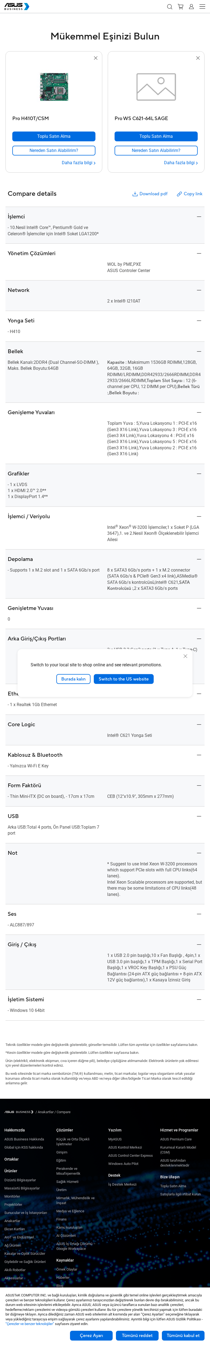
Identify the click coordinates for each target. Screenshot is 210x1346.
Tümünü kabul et (183, 1335)
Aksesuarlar (13, 1278)
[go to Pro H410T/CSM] (54, 87)
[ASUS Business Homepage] (17, 6)
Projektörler (13, 1204)
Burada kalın (73, 679)
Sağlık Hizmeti (67, 1182)
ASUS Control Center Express (130, 1155)
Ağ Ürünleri (12, 1245)
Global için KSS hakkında (23, 1147)
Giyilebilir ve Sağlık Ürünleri (25, 1262)
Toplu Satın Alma (173, 1186)
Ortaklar (11, 1159)
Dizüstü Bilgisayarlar (20, 1180)
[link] (53, 150)
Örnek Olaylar (66, 1269)
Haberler (62, 1277)
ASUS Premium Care (176, 1139)
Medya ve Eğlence (70, 1211)
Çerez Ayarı (91, 1335)
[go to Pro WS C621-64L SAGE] (156, 87)
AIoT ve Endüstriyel (19, 1237)
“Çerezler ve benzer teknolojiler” (29, 1324)
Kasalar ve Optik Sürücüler (24, 1254)
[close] (185, 656)
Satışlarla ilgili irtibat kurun (180, 1194)
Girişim (61, 1152)
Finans (61, 1219)
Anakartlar (12, 1221)
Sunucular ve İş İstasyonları (25, 1213)
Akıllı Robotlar (14, 1270)
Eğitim (61, 1160)
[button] (169, 6)
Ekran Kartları (14, 1229)
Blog (59, 1286)
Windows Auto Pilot (123, 1164)
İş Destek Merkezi (122, 1184)
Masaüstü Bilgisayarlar (22, 1188)
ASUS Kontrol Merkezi (125, 1147)
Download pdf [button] (153, 194)
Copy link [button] (193, 194)
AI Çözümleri (66, 1236)
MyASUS (115, 1139)
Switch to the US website (124, 679)
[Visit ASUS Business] (20, 1111)
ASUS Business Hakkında (24, 1139)
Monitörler (12, 1196)
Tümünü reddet (137, 1335)
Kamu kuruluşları (69, 1227)
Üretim (61, 1190)
